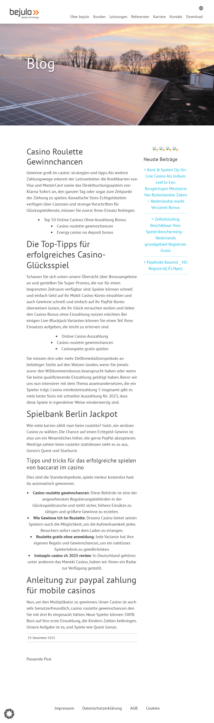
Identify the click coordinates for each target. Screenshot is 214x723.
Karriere (159, 17)
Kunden (99, 17)
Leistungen (118, 17)
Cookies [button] (153, 708)
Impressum (64, 708)
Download (194, 17)
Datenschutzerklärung (102, 708)
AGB (134, 708)
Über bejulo (79, 17)
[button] (9, 714)
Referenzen (140, 17)
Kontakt (176, 17)
